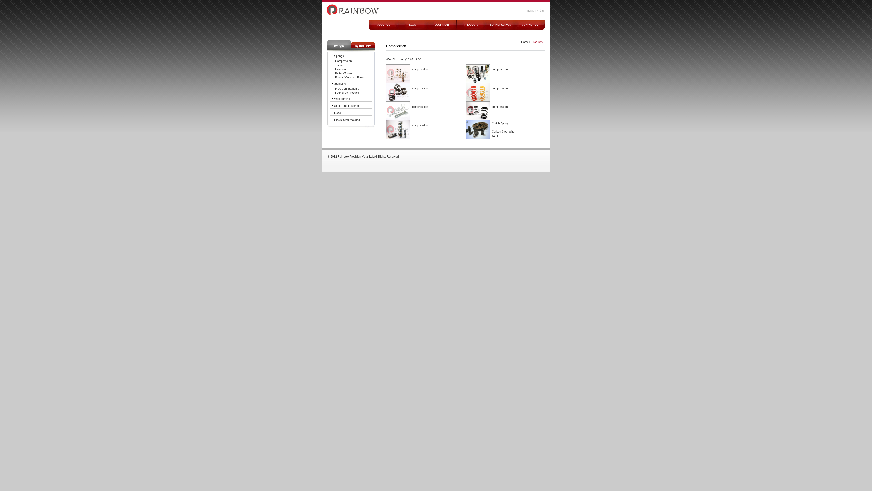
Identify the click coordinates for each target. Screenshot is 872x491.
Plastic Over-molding (347, 120)
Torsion (339, 65)
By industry (363, 46)
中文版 (541, 10)
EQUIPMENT (442, 24)
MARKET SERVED (500, 24)
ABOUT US (383, 24)
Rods (337, 113)
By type (339, 46)
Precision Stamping (347, 88)
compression (420, 69)
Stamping (340, 83)
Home (525, 42)
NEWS (412, 24)
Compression (343, 61)
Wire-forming (342, 98)
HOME (530, 11)
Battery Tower (343, 73)
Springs (339, 56)
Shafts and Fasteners (347, 106)
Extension (341, 69)
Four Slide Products (347, 92)
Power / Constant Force (349, 77)
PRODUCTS (471, 24)
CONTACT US (530, 24)
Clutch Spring (500, 123)
